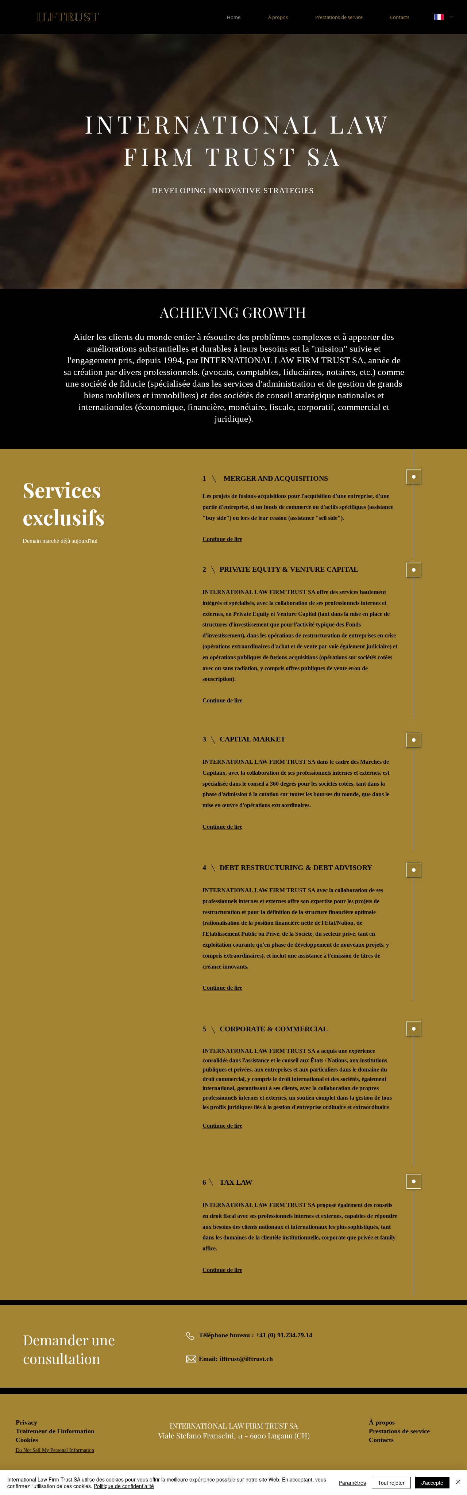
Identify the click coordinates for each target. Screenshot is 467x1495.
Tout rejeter (391, 1482)
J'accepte (432, 1482)
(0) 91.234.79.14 (290, 1335)
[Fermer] (458, 1482)
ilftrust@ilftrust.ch (246, 1358)
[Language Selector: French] (443, 17)
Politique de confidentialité (124, 1486)
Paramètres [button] (352, 1482)
